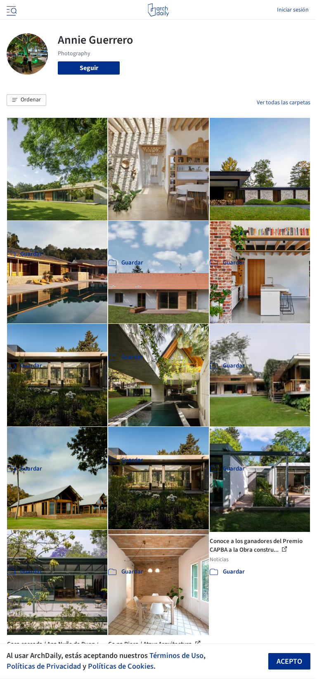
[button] (26, 100)
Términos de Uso (176, 655)
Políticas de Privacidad (44, 666)
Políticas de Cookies (121, 666)
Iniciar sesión (293, 10)
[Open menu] (11, 10)
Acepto (289, 661)
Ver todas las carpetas (283, 102)
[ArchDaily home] (158, 9)
